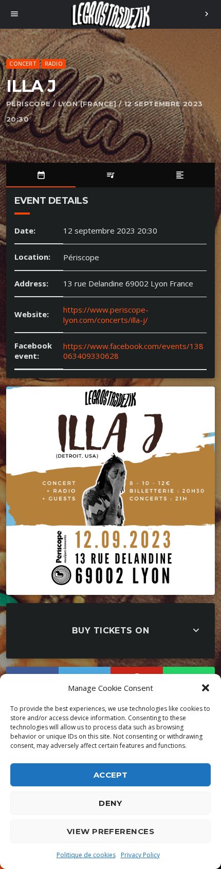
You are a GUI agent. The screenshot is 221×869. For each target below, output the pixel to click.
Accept (111, 775)
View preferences (110, 831)
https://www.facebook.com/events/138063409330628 (133, 351)
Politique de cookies (86, 855)
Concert (22, 63)
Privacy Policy (140, 855)
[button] (205, 688)
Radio (54, 63)
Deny (110, 803)
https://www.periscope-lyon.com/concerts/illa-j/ (106, 314)
